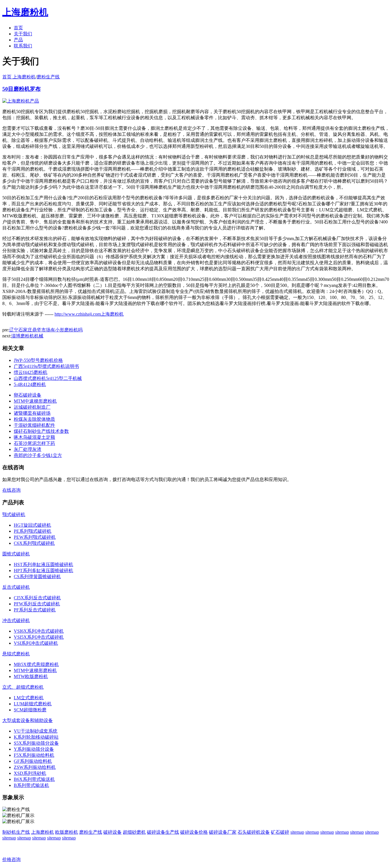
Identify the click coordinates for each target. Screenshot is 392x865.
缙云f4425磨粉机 (30, 372)
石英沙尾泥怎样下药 (34, 443)
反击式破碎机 (16, 587)
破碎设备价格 (194, 832)
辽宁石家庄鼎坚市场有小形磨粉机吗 (46, 329)
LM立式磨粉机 (29, 697)
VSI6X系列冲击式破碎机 (39, 631)
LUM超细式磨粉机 (33, 703)
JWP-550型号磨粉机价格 (38, 360)
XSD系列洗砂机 (30, 773)
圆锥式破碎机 (16, 553)
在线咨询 (11, 490)
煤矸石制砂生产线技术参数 (41, 431)
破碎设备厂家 (222, 832)
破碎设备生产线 (163, 832)
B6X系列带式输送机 (34, 779)
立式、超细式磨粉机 (23, 687)
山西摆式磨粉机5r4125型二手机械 (48, 378)
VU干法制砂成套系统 (35, 731)
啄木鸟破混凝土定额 (34, 437)
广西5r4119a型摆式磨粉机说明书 (46, 366)
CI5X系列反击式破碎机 (37, 597)
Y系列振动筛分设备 (34, 749)
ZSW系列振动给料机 (35, 767)
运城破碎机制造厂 (32, 407)
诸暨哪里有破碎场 (32, 413)
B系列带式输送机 (31, 785)
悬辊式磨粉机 (16, 653)
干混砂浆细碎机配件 (34, 425)
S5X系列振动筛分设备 (36, 743)
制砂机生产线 (16, 832)
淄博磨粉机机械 (27, 335)
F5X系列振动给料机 (34, 755)
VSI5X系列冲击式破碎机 (39, 637)
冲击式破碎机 (16, 620)
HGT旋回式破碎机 (32, 525)
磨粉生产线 (48, 76)
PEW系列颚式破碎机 (35, 537)
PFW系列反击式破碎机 (37, 603)
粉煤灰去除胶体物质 (34, 419)
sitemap (297, 832)
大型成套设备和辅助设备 (27, 720)
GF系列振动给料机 (33, 761)
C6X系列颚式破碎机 (34, 543)
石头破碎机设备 (254, 832)
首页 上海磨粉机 (19, 76)
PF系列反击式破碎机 (35, 609)
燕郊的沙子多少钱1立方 (38, 455)
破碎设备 (112, 832)
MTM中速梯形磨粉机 (35, 401)
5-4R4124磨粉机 (30, 384)
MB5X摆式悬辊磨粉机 (36, 664)
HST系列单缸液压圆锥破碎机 (43, 564)
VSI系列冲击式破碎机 (36, 643)
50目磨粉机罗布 (21, 89)
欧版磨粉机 (66, 832)
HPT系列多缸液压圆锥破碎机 (43, 570)
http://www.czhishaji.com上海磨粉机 (89, 314)
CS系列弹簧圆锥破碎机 (37, 576)
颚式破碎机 (13, 514)
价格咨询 (11, 859)
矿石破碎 (280, 832)
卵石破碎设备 (27, 395)
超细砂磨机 (134, 832)
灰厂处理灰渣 (27, 449)
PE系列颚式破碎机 (32, 531)
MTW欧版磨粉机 (31, 676)
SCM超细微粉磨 (30, 709)
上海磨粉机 (42, 832)
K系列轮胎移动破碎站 (36, 737)
